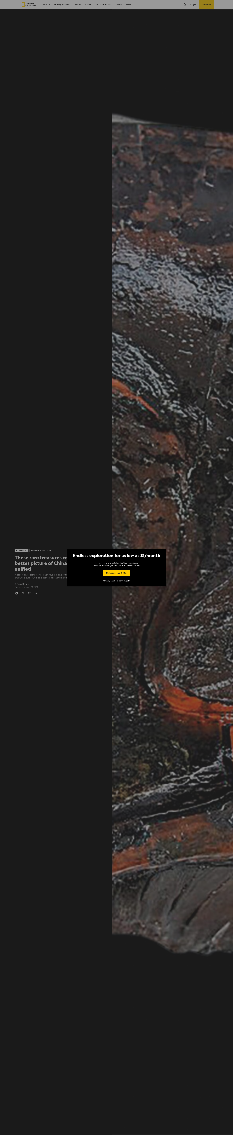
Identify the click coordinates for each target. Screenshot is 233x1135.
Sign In (127, 580)
